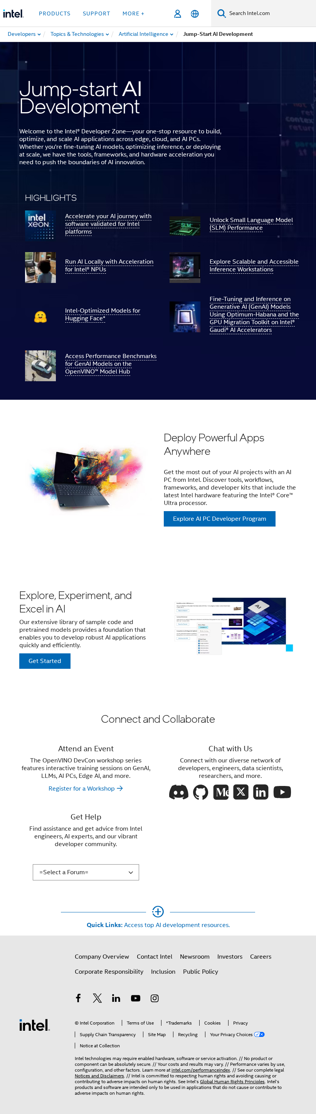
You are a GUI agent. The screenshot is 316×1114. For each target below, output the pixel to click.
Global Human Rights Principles (232, 1081)
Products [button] (55, 13)
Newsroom (195, 957)
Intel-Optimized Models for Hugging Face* (102, 314)
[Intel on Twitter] (97, 999)
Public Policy (200, 972)
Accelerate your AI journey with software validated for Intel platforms (108, 224)
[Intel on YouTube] (135, 999)
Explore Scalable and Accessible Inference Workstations (254, 265)
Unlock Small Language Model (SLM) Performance (251, 224)
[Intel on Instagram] (154, 999)
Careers (260, 957)
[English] (195, 13)
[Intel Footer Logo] (34, 1024)
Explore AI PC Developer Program (219, 519)
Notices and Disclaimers (99, 1076)
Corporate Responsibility (109, 972)
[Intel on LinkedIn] (116, 999)
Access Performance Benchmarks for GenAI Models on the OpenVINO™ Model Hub (110, 363)
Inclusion (163, 972)
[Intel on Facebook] (78, 999)
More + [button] (134, 13)
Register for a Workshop (82, 789)
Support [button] (96, 13)
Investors (229, 957)
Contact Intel (154, 957)
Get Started (45, 661)
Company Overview (102, 957)
